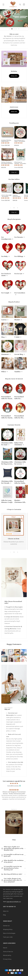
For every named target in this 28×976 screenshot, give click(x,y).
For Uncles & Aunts (6, 274)
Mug (3, 337)
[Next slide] (19, 29)
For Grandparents (6, 238)
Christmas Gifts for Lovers (20, 463)
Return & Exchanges (9, 933)
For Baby (4, 256)
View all (14, 172)
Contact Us (6, 925)
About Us (5, 911)
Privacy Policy (7, 959)
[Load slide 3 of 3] (16, 29)
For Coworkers (19, 293)
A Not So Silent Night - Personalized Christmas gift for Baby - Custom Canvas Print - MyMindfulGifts (6, 196)
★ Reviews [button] (26, 489)
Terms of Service (8, 951)
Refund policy (7, 955)
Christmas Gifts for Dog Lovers (7, 463)
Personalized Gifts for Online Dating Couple (20, 482)
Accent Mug (18, 354)
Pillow (3, 371)
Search (5, 947)
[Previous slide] (9, 29)
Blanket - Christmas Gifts (20, 501)
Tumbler (17, 371)
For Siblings (18, 256)
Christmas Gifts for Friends (7, 482)
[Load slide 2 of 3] (14, 29)
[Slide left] (10, 208)
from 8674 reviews (13, 785)
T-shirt (17, 337)
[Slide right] (17, 208)
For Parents (18, 237)
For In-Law (18, 273)
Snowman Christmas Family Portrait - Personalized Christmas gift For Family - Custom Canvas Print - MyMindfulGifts (7, 141)
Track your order (8, 937)
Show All (14, 76)
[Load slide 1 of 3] (12, 29)
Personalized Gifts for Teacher (7, 397)
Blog (4, 915)
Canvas (4, 320)
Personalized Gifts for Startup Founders (7, 417)
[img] (14, 783)
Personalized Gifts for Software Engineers (19, 398)
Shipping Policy (7, 929)
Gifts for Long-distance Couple (7, 501)
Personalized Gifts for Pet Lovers (19, 417)
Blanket (17, 320)
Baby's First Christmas (18, 444)
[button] (3, 4)
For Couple (5, 293)
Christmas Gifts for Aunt (7, 444)
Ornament (5, 354)
